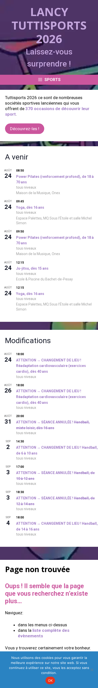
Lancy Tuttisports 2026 (49, 25)
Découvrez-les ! (24, 128)
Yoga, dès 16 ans (30, 207)
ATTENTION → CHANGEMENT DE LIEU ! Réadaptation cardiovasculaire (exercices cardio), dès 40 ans (51, 365)
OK (50, 680)
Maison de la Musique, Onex (38, 193)
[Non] (91, 669)
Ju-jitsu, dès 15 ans (32, 268)
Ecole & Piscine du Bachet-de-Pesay (44, 279)
